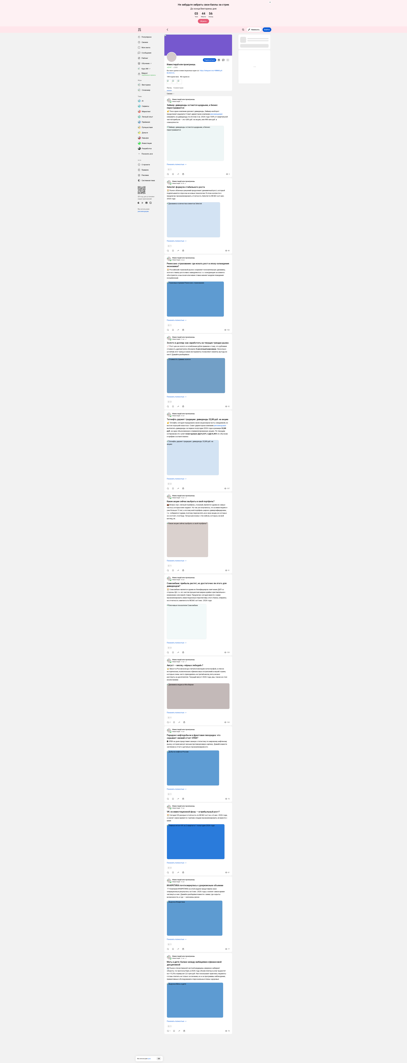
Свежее (169, 94)
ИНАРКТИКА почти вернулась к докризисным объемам (195, 885)
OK (159, 1059)
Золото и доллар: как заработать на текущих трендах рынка (198, 343)
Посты (169, 88)
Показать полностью (175, 164)
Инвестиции (176, 101)
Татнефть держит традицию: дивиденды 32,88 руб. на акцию (197, 419)
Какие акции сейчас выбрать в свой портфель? (190, 501)
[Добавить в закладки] (172, 174)
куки (149, 1058)
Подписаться (209, 60)
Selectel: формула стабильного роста (186, 187)
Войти (267, 30)
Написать (255, 30)
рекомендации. (143, 211)
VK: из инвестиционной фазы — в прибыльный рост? (193, 811)
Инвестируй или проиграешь (183, 99)
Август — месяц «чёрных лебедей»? (185, 665)
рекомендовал (216, 114)
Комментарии (178, 88)
